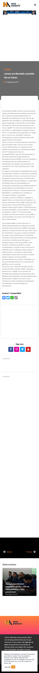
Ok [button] (13, 667)
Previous (6, 584)
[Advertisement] (19, 38)
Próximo (29, 552)
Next (34, 584)
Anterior (9, 552)
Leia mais (7, 667)
